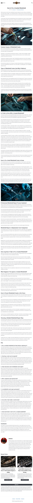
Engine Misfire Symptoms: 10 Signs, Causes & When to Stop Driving (24, 470)
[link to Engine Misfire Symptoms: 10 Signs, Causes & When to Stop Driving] (24, 461)
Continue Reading (8, 479)
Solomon (14, 9)
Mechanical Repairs (20, 9)
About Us (22, 498)
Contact (13, 498)
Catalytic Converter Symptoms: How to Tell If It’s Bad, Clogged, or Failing (8, 470)
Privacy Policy (18, 498)
